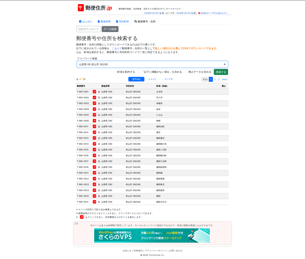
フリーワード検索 (87, 58)
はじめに (86, 21)
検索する (221, 72)
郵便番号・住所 (146, 21)
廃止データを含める (199, 71)
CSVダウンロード (88, 29)
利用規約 (138, 250)
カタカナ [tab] (152, 79)
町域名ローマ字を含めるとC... (215, 13)
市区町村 (123, 21)
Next (224, 79)
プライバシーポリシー (156, 250)
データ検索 (110, 29)
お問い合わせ (176, 250)
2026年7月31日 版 (153, 13)
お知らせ (126, 250)
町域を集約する (126, 71)
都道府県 (105, 21)
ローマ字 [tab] (168, 79)
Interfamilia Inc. (157, 255)
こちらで (117, 48)
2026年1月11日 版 (184, 13)
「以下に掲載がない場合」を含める (161, 71)
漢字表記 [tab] (136, 79)
